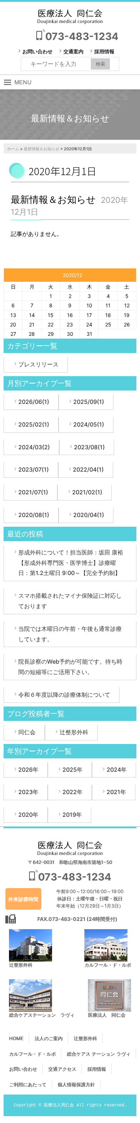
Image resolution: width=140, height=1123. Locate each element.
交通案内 (73, 51)
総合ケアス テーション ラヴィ (98, 1054)
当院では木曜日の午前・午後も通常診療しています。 (70, 634)
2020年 (28, 814)
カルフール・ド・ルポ (32, 1054)
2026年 (28, 769)
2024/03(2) (34, 447)
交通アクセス (62, 1069)
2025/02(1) (33, 424)
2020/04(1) (88, 514)
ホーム (13, 148)
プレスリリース (38, 364)
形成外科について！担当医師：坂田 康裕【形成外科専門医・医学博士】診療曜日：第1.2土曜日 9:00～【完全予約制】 (70, 563)
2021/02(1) (87, 492)
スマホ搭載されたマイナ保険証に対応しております (70, 601)
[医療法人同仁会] (70, 16)
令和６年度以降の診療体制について (64, 694)
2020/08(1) (33, 514)
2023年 (28, 792)
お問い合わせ (37, 51)
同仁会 (27, 732)
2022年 (72, 792)
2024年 (117, 769)
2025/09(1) (88, 401)
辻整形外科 (74, 732)
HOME (16, 1038)
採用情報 (104, 51)
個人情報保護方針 (76, 1084)
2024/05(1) (88, 424)
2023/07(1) (33, 469)
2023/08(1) (89, 447)
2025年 (72, 769)
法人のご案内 (48, 1038)
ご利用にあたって (27, 1084)
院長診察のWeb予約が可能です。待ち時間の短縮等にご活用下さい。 (70, 667)
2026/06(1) (33, 401)
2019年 (72, 814)
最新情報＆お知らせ (41, 148)
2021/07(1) (33, 492)
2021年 (116, 792)
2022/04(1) (88, 469)
